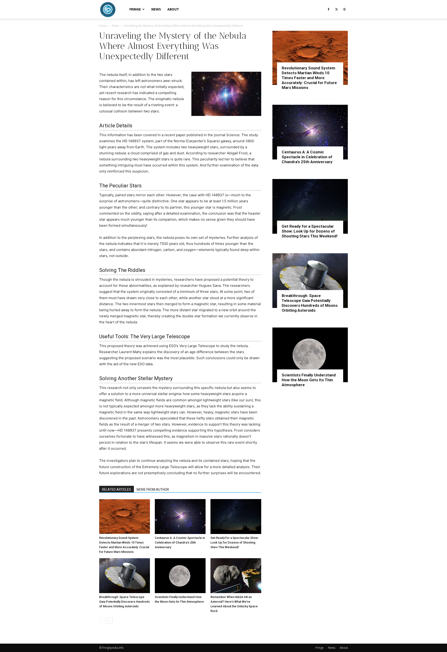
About (173, 9)
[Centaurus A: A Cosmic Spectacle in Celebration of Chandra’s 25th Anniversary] (180, 516)
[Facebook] (328, 9)
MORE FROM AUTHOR (153, 489)
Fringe (135, 9)
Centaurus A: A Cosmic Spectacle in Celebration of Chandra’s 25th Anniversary (180, 542)
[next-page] (109, 620)
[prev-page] (102, 620)
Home (103, 26)
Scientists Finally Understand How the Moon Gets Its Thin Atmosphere (309, 380)
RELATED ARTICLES (116, 489)
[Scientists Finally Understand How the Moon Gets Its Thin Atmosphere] (180, 575)
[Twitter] (336, 9)
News (156, 9)
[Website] (344, 9)
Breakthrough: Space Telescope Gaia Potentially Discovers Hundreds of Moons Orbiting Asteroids (124, 601)
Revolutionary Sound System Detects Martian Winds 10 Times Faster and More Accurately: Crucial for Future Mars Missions (309, 78)
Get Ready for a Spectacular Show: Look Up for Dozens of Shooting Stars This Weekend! (234, 542)
